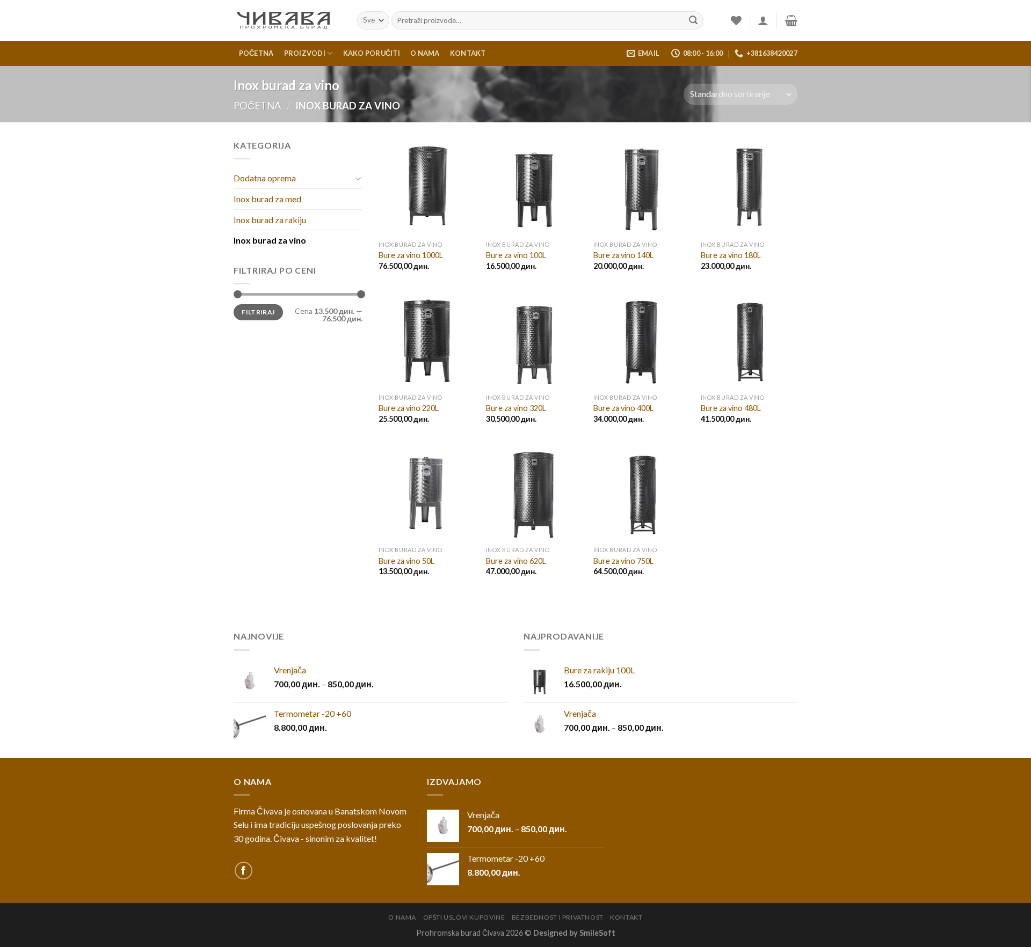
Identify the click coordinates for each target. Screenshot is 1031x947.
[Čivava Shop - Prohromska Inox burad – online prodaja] (287, 20)
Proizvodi (304, 53)
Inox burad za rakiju (270, 220)
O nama (425, 53)
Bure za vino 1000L (411, 255)
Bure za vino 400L (623, 408)
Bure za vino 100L (516, 255)
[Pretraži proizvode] (693, 20)
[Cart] (791, 20)
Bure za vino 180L (731, 255)
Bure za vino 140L (623, 255)
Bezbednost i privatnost (558, 917)
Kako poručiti (371, 53)
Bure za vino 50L (406, 561)
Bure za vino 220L (409, 408)
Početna (256, 53)
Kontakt (468, 53)
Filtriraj (258, 312)
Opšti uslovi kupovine (464, 917)
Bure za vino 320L (516, 408)
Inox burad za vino (270, 240)
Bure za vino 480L (731, 408)
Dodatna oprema (265, 178)
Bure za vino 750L (623, 561)
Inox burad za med (267, 199)
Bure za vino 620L (516, 561)
